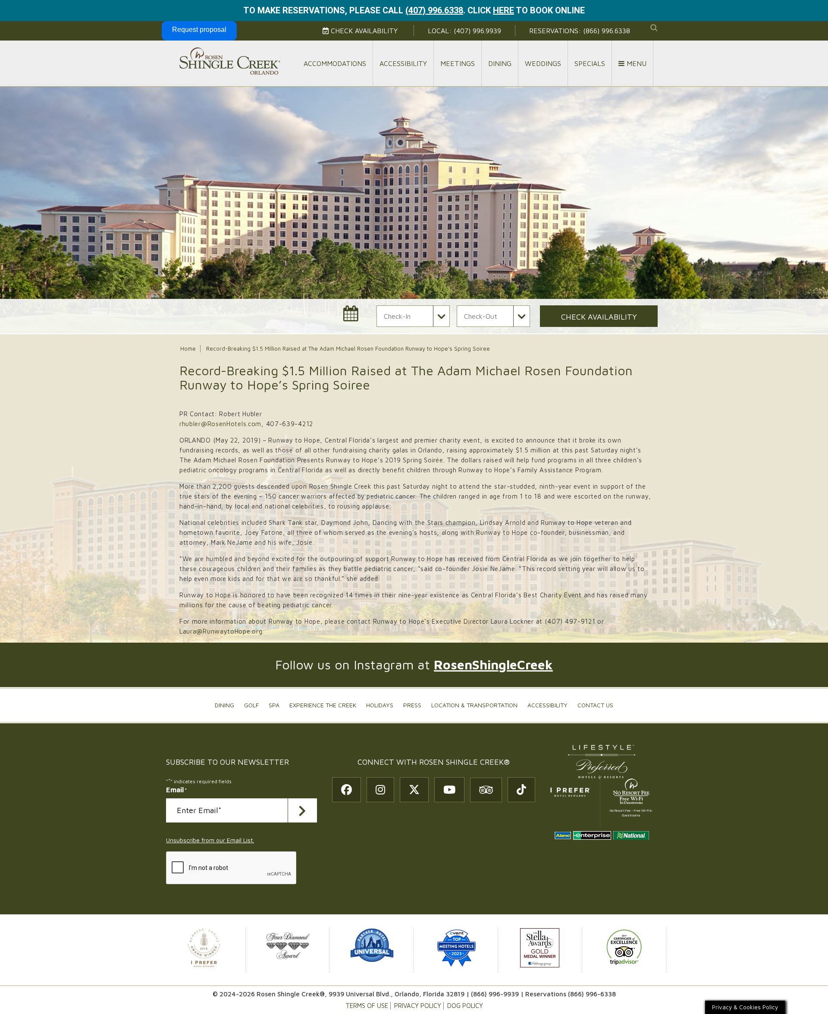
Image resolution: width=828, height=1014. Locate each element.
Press (412, 705)
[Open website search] (654, 28)
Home (188, 348)
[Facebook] (346, 789)
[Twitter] (414, 789)
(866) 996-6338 (592, 994)
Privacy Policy (417, 1005)
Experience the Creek (322, 705)
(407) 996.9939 (477, 31)
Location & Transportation (474, 705)
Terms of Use (366, 1005)
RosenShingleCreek (493, 664)
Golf (251, 705)
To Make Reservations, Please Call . (354, 10)
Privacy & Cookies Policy (745, 1007)
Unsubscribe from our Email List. (210, 840)
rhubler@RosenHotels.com (220, 423)
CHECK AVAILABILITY (599, 316)
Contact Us (595, 705)
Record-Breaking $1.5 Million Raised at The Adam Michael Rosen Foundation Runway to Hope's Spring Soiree (348, 348)
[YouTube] (449, 789)
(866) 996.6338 (606, 31)
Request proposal (199, 29)
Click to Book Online (526, 10)
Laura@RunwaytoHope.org (220, 631)
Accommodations (335, 63)
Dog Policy (465, 1005)
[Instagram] (380, 789)
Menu (635, 63)
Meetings (457, 63)
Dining (499, 63)
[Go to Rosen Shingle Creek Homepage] (230, 60)
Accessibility (403, 63)
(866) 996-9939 (495, 994)
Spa (274, 705)
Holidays (379, 705)
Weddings (543, 63)
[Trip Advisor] (486, 790)
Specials (589, 63)
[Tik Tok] (521, 789)
